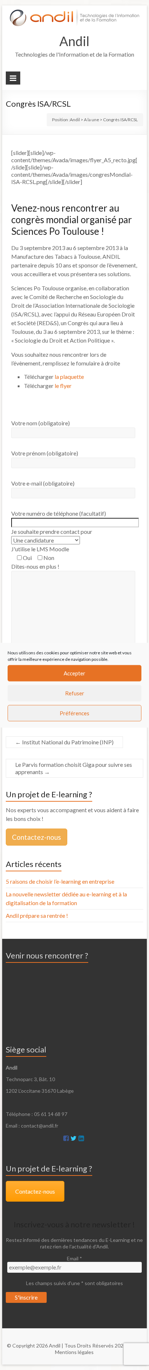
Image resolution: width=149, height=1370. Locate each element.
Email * (74, 1258)
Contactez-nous (36, 837)
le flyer (63, 385)
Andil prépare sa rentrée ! (37, 915)
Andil (74, 41)
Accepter (74, 673)
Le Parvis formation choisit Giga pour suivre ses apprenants (73, 768)
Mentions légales (74, 1352)
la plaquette (69, 376)
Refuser (74, 693)
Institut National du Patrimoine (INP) (64, 742)
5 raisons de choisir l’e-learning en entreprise (60, 881)
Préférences (74, 713)
